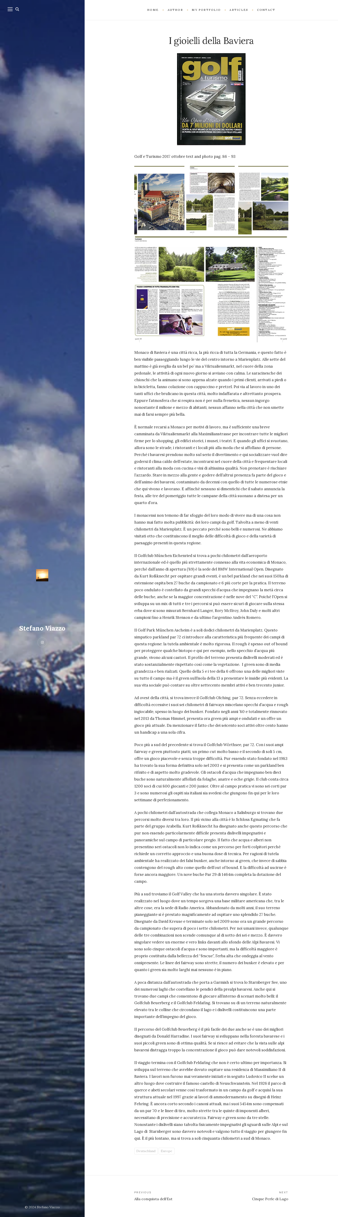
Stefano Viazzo (42, 628)
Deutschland (145, 1151)
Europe (166, 1151)
